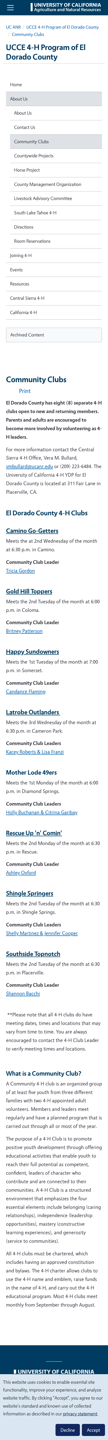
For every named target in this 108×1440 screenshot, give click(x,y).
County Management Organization (47, 184)
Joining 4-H (21, 255)
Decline (68, 1430)
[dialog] (54, 1407)
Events (16, 270)
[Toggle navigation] (10, 7)
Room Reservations (32, 241)
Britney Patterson (24, 631)
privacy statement (80, 1414)
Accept (93, 1430)
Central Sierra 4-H (27, 298)
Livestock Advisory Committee (43, 198)
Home (16, 84)
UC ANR (13, 27)
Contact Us (24, 127)
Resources (19, 284)
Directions (23, 227)
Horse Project (27, 170)
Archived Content (27, 335)
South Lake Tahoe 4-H (35, 213)
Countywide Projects (33, 156)
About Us (19, 99)
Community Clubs (31, 141)
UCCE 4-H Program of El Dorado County (62, 27)
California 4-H (23, 312)
